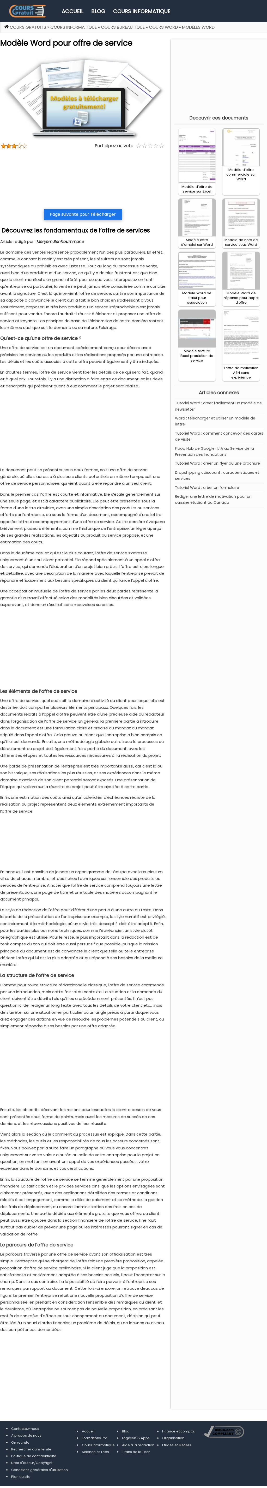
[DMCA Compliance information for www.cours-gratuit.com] (224, 1432)
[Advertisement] (83, 179)
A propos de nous (26, 1435)
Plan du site (21, 1476)
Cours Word (163, 27)
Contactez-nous (25, 1428)
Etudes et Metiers (176, 1445)
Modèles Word (198, 27)
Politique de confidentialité (33, 1456)
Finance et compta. (178, 1431)
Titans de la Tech (136, 1451)
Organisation (173, 1438)
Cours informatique (142, 11)
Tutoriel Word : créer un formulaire (207, 487)
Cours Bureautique (123, 27)
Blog (98, 11)
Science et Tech (95, 1451)
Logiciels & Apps (136, 1438)
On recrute (20, 1442)
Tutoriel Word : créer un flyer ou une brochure (217, 463)
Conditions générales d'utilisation (39, 1469)
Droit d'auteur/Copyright (31, 1462)
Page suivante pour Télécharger (83, 214)
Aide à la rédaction (138, 1445)
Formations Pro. (95, 1438)
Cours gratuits (28, 27)
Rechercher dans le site (31, 1449)
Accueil (72, 11)
